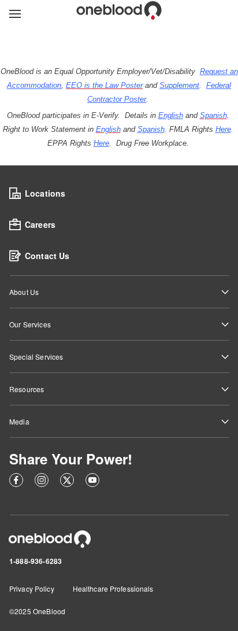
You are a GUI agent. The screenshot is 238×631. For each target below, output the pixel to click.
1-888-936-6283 (35, 561)
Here (223, 129)
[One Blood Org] (49, 539)
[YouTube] (92, 481)
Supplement (179, 85)
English (170, 115)
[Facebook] (16, 481)
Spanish (151, 129)
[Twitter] (67, 481)
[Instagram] (42, 481)
